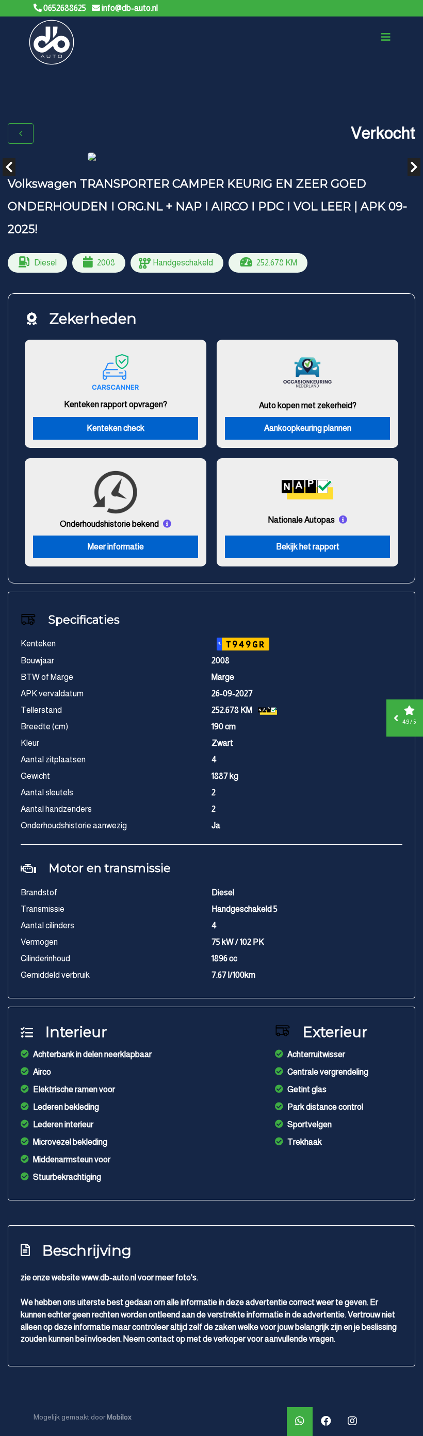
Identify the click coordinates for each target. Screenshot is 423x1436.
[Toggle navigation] (386, 37)
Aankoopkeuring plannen (307, 428)
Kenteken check (115, 428)
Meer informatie (116, 546)
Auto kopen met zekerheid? (307, 405)
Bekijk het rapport (307, 546)
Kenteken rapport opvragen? (115, 404)
